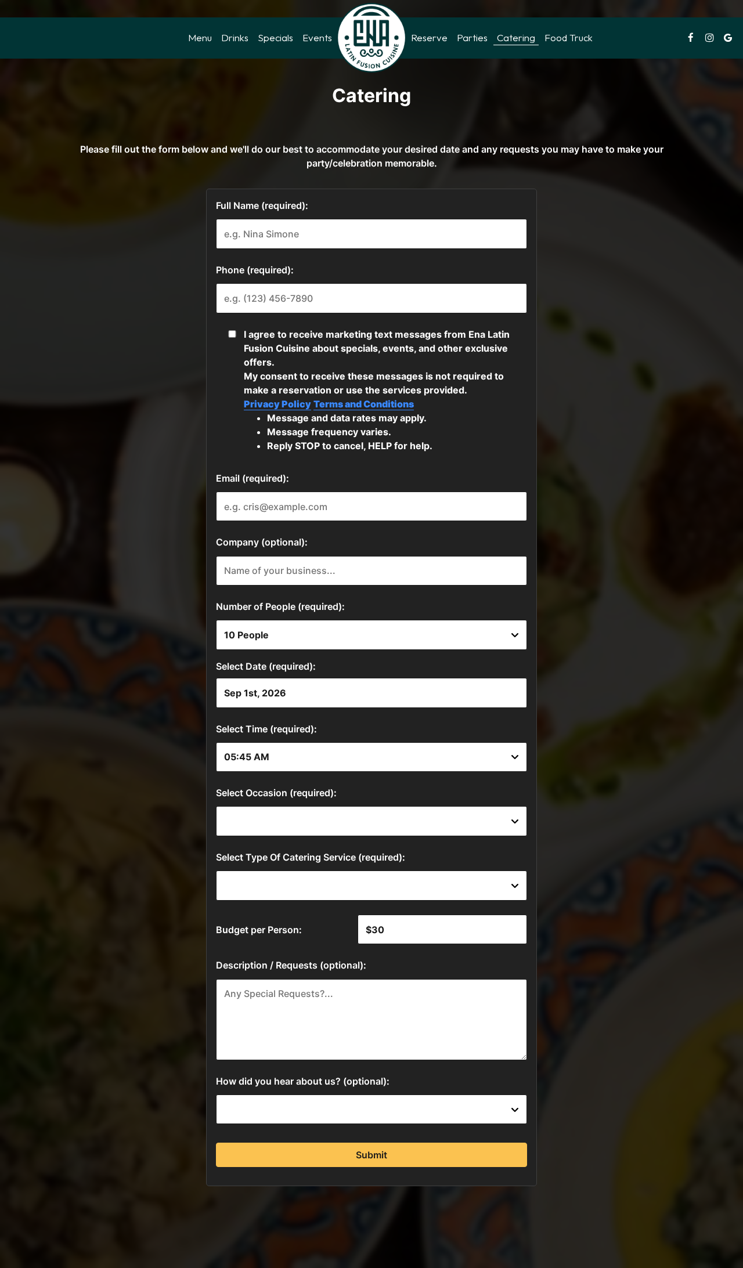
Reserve (429, 38)
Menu (200, 38)
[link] (371, 38)
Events (317, 38)
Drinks (234, 38)
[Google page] (728, 37)
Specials (275, 38)
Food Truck (568, 38)
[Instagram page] (709, 37)
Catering (516, 38)
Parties (472, 38)
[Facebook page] (690, 37)
